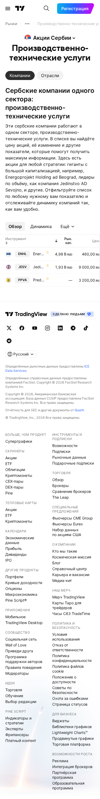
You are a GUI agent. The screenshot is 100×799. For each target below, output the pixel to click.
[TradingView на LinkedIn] (60, 328)
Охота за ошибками (70, 698)
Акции (11, 458)
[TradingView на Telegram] (73, 328)
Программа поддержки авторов (23, 659)
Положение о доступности (64, 679)
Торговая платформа (71, 744)
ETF (8, 463)
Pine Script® (16, 600)
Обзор (58, 479)
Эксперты (14, 728)
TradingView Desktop (24, 622)
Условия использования (66, 636)
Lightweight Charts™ (70, 732)
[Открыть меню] (7, 8)
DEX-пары (14, 487)
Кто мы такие (64, 551)
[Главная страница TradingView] (20, 8)
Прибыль (13, 548)
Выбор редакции (20, 701)
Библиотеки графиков (72, 726)
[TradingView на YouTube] (34, 328)
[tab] (20, 75)
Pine (9, 493)
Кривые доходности (23, 582)
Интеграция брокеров (72, 766)
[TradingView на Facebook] (22, 328)
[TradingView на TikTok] (86, 328)
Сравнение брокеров (71, 491)
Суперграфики (18, 441)
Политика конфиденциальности (71, 658)
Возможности (64, 445)
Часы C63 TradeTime (71, 613)
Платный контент (20, 740)
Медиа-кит (62, 580)
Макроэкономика (21, 594)
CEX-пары (14, 481)
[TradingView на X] (9, 328)
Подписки (61, 451)
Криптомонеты (18, 475)
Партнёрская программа (64, 775)
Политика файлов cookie (68, 668)
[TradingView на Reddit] (9, 341)
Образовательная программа (68, 785)
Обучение (14, 695)
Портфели (14, 576)
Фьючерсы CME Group (72, 518)
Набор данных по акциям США (66, 532)
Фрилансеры (17, 734)
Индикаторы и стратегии (18, 720)
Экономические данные (19, 540)
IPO (8, 560)
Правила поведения (23, 667)
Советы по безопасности (64, 690)
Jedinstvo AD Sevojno (39, 267)
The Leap (60, 497)
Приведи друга (19, 651)
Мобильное (15, 616)
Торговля (13, 690)
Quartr (79, 410)
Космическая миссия (71, 557)
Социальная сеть (21, 639)
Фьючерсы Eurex (67, 524)
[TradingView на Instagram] (47, 328)
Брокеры (60, 485)
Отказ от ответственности (67, 647)
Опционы (13, 588)
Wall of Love (15, 645)
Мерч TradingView (68, 597)
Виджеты (60, 720)
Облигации (15, 469)
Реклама (60, 760)
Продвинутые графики (73, 738)
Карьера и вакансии (70, 574)
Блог (56, 563)
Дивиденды (16, 554)
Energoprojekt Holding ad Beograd (39, 253)
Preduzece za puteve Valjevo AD (39, 280)
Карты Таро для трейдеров (66, 605)
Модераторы (17, 673)
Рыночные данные (69, 457)
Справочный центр (69, 568)
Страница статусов (69, 704)
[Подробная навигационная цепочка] (27, 23)
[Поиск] (46, 8)
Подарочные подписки (73, 463)
